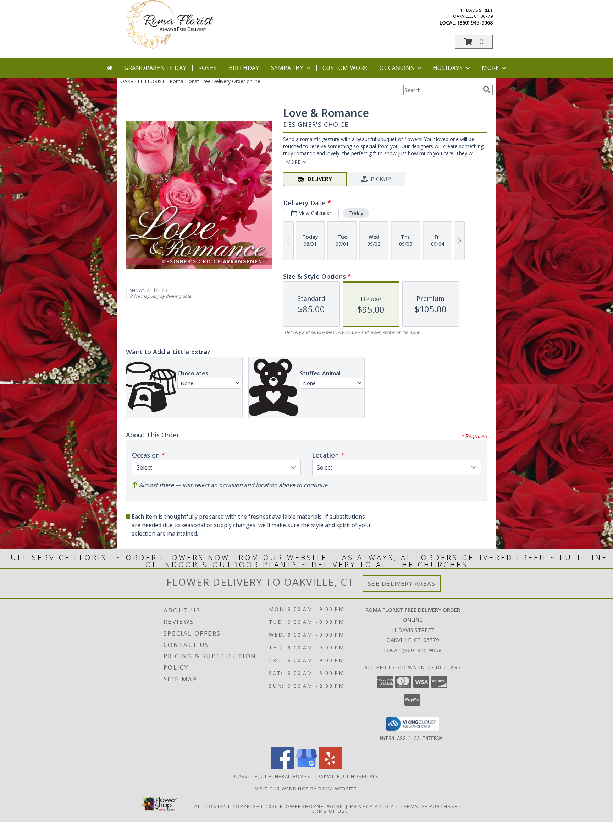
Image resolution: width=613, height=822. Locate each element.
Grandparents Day (155, 68)
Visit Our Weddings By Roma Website (306, 788)
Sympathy (287, 68)
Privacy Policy (372, 806)
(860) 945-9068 (475, 22)
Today (356, 213)
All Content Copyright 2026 (236, 806)
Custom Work (345, 68)
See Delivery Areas (402, 583)
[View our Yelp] (330, 767)
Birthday (244, 68)
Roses (207, 68)
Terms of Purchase (429, 806)
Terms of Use (328, 811)
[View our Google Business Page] (306, 767)
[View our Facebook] (282, 767)
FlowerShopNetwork (311, 806)
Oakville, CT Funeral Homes (272, 776)
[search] (486, 89)
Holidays (448, 68)
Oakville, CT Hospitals (347, 776)
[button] (474, 42)
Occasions (397, 68)
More (490, 68)
